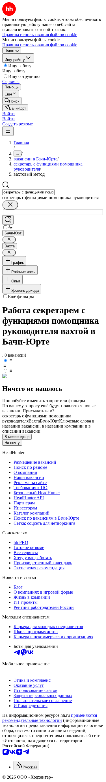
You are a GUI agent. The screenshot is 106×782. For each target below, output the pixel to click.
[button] (8, 113)
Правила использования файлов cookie (39, 44)
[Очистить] (10, 205)
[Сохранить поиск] (8, 220)
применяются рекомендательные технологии (49, 718)
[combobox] (28, 192)
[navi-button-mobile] (8, 131)
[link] (11, 100)
